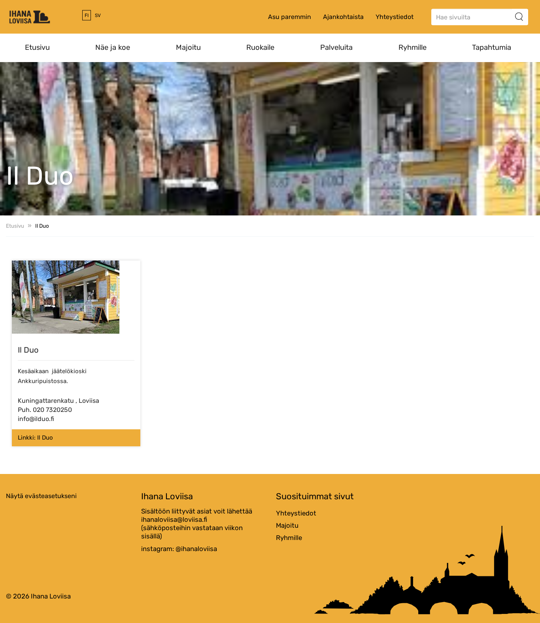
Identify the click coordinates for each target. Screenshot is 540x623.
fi (87, 15)
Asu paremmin (289, 17)
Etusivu (37, 47)
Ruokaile (260, 47)
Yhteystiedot (394, 17)
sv (98, 15)
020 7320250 (52, 409)
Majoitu (188, 47)
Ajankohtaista (343, 17)
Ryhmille (412, 47)
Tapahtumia (491, 47)
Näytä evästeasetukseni (41, 496)
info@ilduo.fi (36, 419)
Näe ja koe (112, 47)
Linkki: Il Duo (35, 437)
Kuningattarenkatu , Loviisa (58, 400)
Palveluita (336, 47)
